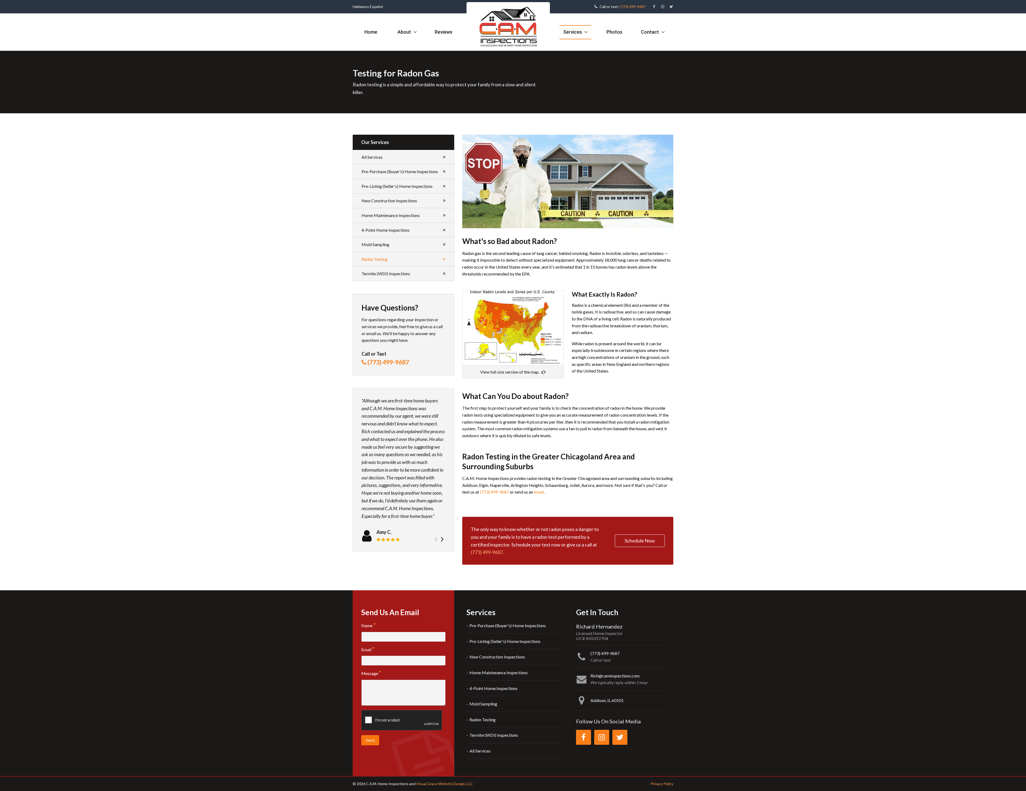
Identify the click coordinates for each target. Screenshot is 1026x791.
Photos (614, 32)
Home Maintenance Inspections (391, 215)
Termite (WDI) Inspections (386, 273)
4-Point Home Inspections (386, 229)
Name (366, 625)
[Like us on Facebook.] (654, 7)
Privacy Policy (662, 783)
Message (369, 673)
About (405, 32)
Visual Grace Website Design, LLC (444, 783)
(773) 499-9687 (633, 6)
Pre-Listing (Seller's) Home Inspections (397, 186)
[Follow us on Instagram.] (662, 7)
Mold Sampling (375, 244)
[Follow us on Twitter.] (671, 7)
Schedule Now (640, 541)
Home (370, 32)
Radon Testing (375, 259)
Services (573, 32)
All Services (372, 157)
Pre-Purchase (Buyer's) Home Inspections (400, 171)
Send (370, 740)
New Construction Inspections (389, 200)
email (539, 491)
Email (366, 649)
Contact (650, 32)
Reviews (443, 32)
